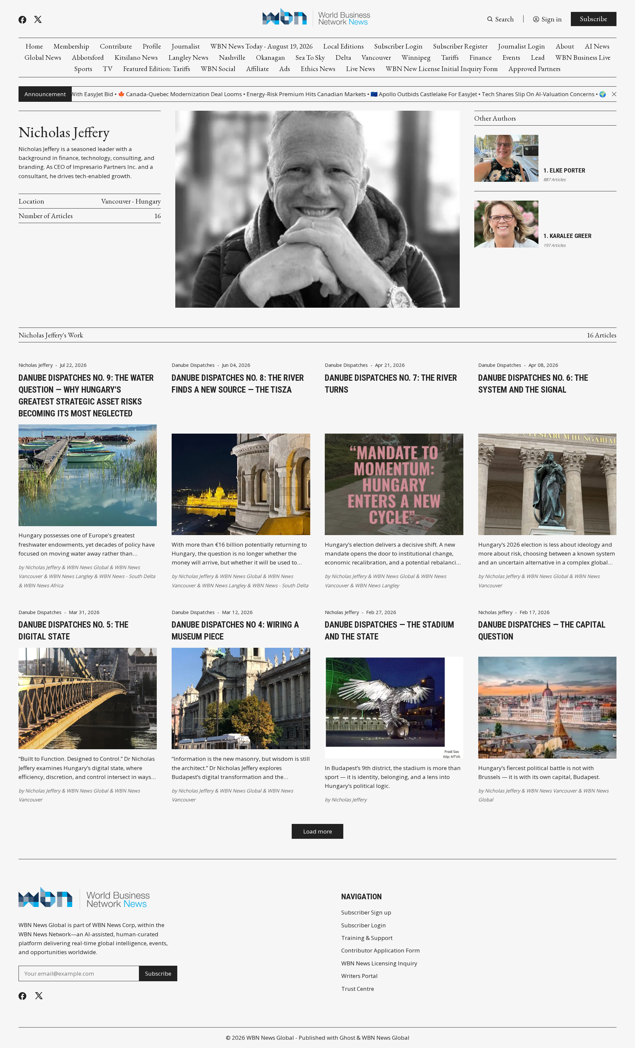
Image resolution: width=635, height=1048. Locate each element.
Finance (480, 57)
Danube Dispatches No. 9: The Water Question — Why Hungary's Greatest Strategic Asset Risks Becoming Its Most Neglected (86, 395)
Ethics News (318, 68)
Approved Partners (534, 68)
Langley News (188, 57)
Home (34, 46)
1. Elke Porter (564, 170)
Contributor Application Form (380, 950)
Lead (538, 57)
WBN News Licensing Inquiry (379, 963)
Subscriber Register (460, 46)
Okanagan (270, 57)
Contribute (116, 46)
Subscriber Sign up (366, 912)
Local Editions (343, 46)
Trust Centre (357, 988)
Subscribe (593, 18)
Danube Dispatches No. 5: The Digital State (73, 630)
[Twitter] (38, 19)
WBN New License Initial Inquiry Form (442, 68)
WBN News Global (87, 567)
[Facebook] (22, 20)
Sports (83, 68)
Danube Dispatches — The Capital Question (542, 630)
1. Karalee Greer (567, 236)
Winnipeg (416, 57)
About (565, 46)
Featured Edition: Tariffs (156, 68)
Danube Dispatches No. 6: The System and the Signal (533, 384)
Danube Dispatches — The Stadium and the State (389, 630)
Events (511, 57)
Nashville (232, 57)
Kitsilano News (136, 57)
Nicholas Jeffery (36, 365)
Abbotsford (88, 57)
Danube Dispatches (193, 365)
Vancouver (376, 57)
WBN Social (218, 68)
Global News (42, 57)
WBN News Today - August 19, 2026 (261, 46)
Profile (152, 46)
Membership (71, 46)
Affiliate (257, 68)
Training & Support (367, 938)
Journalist (186, 46)
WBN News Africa (43, 585)
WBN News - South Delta (127, 576)
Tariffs (450, 57)
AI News (597, 46)
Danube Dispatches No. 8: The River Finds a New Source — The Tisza (238, 384)
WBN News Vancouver (551, 790)
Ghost (347, 1037)
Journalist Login (521, 46)
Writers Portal (359, 976)
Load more (317, 831)
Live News (360, 68)
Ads (284, 68)
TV (107, 68)
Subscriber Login (398, 46)
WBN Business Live (583, 57)
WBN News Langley (71, 576)
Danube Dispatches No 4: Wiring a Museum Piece (235, 630)
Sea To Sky (310, 57)
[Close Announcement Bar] (614, 94)
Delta (343, 57)
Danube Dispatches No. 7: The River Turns (391, 384)
